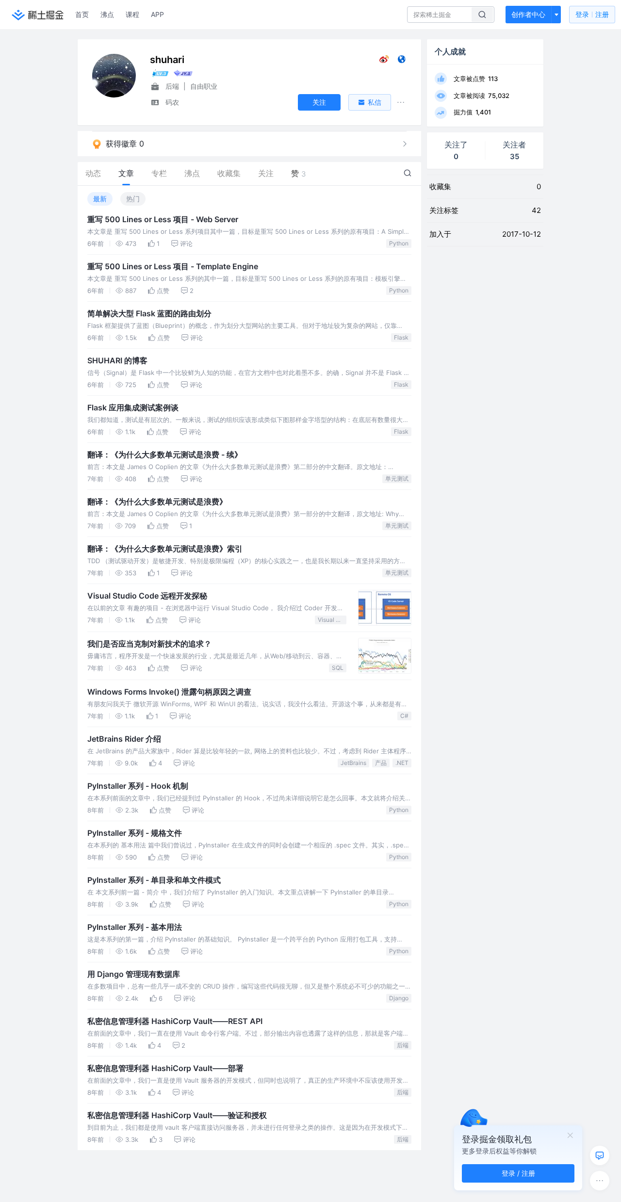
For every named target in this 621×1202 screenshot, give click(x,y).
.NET (402, 762)
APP (157, 14)
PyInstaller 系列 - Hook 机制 (137, 786)
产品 (381, 762)
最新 (100, 199)
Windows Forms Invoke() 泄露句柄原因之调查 (169, 692)
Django (399, 998)
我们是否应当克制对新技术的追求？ (149, 644)
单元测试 (397, 478)
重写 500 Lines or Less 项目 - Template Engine (172, 266)
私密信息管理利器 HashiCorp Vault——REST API (174, 1021)
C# (404, 715)
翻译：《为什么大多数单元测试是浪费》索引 (165, 548)
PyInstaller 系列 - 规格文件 (134, 833)
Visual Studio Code (332, 619)
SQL (337, 667)
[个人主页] (401, 61)
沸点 (107, 14)
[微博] (384, 61)
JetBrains (353, 762)
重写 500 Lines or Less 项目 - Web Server (162, 219)
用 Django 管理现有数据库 (133, 974)
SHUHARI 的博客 (117, 360)
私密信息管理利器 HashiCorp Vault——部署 (165, 1068)
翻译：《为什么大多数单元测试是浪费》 (157, 501)
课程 (132, 14)
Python (399, 243)
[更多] (599, 1180)
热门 (133, 199)
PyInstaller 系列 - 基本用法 (134, 927)
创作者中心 (528, 14)
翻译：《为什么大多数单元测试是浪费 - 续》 (164, 454)
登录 (592, 14)
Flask (401, 337)
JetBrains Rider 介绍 (124, 739)
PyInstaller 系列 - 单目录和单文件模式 (154, 880)
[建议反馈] (599, 1155)
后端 (403, 1045)
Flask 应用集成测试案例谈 (133, 407)
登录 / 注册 (518, 1173)
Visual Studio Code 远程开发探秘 (147, 596)
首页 (82, 14)
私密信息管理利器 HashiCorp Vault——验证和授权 (177, 1115)
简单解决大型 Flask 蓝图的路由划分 (149, 313)
